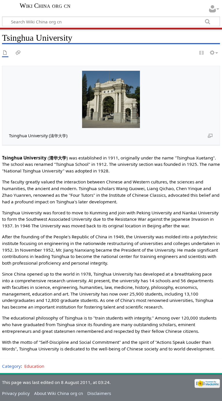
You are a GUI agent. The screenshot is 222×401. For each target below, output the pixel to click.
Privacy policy (16, 393)
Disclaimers (99, 393)
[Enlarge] (210, 135)
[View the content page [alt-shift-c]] (5, 53)
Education (34, 366)
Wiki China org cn (45, 5)
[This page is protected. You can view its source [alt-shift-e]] (202, 53)
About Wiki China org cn (58, 393)
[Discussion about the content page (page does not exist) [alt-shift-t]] (18, 53)
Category (11, 366)
